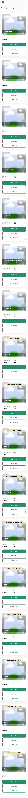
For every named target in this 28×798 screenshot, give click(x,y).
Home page (4, 8)
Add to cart (14, 44)
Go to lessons (14, 53)
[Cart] (25, 2)
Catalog (17, 2)
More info (14, 49)
